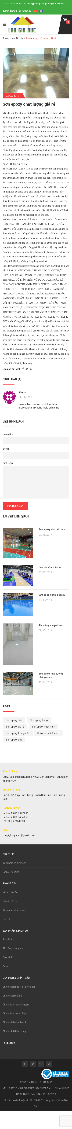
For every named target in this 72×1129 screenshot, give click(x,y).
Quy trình (8, 957)
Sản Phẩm (8, 939)
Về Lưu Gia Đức (11, 892)
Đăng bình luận (15, 505)
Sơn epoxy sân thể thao (52, 529)
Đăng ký (26, 10)
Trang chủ (8, 38)
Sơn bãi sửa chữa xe (50, 567)
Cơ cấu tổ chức (11, 872)
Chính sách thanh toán (15, 1022)
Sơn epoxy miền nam (43, 726)
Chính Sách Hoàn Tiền (15, 1013)
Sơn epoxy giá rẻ (15, 726)
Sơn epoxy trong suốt (17, 733)
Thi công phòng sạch (14, 948)
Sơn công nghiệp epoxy (52, 594)
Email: (6, 448)
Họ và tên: (8, 434)
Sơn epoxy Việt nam (48, 733)
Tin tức (19, 38)
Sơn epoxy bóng (39, 720)
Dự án (6, 966)
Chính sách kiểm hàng (15, 1031)
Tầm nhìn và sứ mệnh (14, 863)
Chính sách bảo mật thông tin (19, 986)
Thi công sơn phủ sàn (51, 625)
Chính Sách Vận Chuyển (16, 1004)
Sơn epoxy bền (14, 720)
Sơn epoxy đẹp (14, 739)
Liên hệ (6, 919)
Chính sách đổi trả (12, 995)
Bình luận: (8, 463)
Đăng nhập (11, 10)
